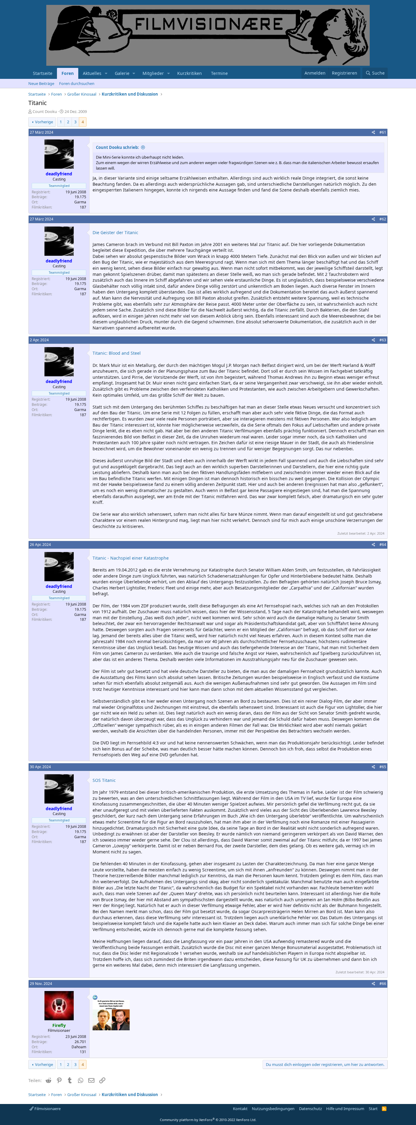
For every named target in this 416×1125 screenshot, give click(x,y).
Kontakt (240, 1108)
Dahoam (79, 1046)
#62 (382, 219)
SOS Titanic (104, 780)
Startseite (42, 73)
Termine (219, 73)
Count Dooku (45, 111)
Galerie (122, 73)
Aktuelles (92, 73)
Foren (68, 73)
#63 (382, 340)
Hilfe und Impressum (345, 1108)
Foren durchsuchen (76, 83)
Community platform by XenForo (208, 1119)
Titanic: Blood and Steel (117, 353)
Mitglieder (153, 73)
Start (373, 1108)
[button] (106, 73)
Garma (80, 202)
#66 (382, 983)
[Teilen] (373, 132)
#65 (382, 766)
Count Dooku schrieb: (117, 147)
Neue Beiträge (41, 83)
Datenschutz (310, 1108)
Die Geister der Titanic (115, 232)
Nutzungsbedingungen (273, 1108)
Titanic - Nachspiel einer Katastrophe (131, 558)
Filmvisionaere (47, 1108)
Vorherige (44, 122)
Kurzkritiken (189, 73)
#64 (382, 544)
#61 (382, 132)
